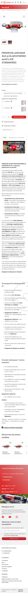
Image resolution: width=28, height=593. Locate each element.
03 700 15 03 (6, 480)
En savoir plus (14, 535)
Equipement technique (16, 137)
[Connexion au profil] (15, 2)
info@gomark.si (7, 477)
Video (5, 137)
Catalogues (4, 577)
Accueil (3, 10)
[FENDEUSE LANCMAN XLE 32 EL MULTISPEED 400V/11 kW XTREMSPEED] (18, 446)
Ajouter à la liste (7, 129)
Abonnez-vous (14, 538)
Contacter (4, 568)
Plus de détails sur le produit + (9, 84)
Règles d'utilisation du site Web (10, 579)
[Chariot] (20, 2)
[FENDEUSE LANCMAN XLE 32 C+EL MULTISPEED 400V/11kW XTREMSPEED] (6, 446)
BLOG (3, 562)
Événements (5, 564)
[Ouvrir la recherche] (13, 2)
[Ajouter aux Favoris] (10, 443)
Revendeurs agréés (7, 566)
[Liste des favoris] (18, 2)
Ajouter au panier (19, 117)
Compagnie (5, 560)
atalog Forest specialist (13, 427)
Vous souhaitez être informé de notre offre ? (13, 528)
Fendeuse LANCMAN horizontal (13, 10)
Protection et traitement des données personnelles (12, 581)
